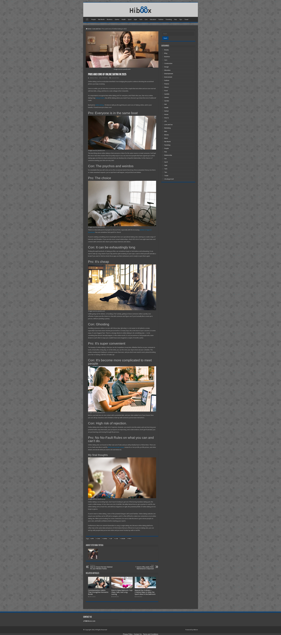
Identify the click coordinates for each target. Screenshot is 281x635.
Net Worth (101, 19)
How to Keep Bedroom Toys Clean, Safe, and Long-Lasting (121, 592)
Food (166, 90)
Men (165, 131)
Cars (146, 19)
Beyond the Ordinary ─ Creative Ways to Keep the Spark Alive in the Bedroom (145, 592)
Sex (165, 158)
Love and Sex (96, 29)
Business (109, 19)
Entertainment (168, 73)
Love (116, 538)
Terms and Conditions (150, 634)
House (166, 114)
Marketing (167, 128)
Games (117, 19)
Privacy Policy (127, 634)
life (111, 538)
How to (166, 118)
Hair (165, 104)
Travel (186, 19)
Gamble (166, 94)
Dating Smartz (100, 98)
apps (92, 538)
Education (153, 19)
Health (124, 19)
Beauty (166, 50)
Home (87, 19)
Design (166, 67)
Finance (166, 84)
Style (135, 19)
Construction (168, 63)
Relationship (168, 155)
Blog (165, 53)
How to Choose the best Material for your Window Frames (101, 567)
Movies (166, 135)
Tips (180, 19)
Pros (129, 538)
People (93, 19)
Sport (129, 19)
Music (166, 138)
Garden (166, 101)
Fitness (166, 87)
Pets (175, 19)
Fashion (161, 19)
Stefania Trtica (94, 78)
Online (123, 538)
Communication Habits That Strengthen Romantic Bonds (98, 592)
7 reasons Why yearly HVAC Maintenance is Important (144, 567)
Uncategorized (169, 179)
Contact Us (138, 634)
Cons (98, 538)
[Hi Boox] (140, 9)
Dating (105, 538)
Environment (168, 77)
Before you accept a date (116, 447)
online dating (99, 105)
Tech (140, 19)
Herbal (166, 111)
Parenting (169, 19)
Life (165, 121)
